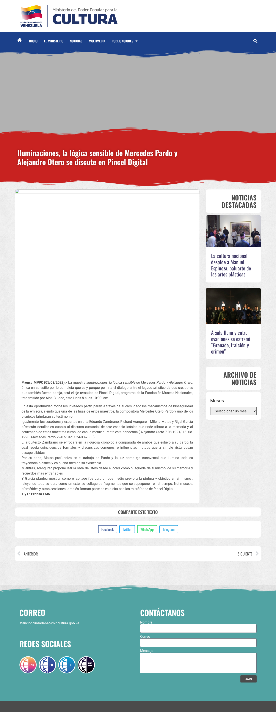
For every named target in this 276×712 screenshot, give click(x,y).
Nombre (146, 622)
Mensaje (146, 651)
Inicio (33, 40)
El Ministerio (53, 40)
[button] (255, 41)
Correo (145, 636)
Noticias (76, 40)
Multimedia (97, 40)
